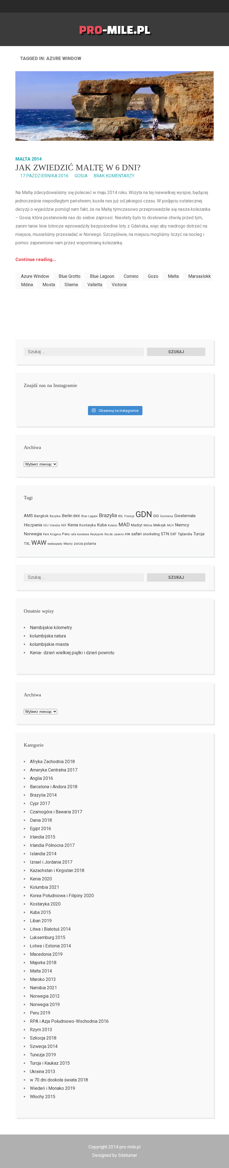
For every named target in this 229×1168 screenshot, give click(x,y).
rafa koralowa (80, 534)
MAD (124, 525)
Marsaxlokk (199, 276)
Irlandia (55, 525)
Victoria (119, 284)
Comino (131, 276)
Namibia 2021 (43, 987)
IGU (46, 525)
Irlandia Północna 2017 (52, 845)
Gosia (81, 175)
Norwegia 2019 (45, 1004)
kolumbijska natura (48, 636)
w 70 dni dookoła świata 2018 (59, 1080)
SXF (173, 534)
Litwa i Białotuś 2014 (50, 929)
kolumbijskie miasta (49, 644)
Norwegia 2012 (45, 996)
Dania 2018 (41, 820)
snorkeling (151, 534)
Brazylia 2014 (43, 795)
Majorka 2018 (43, 962)
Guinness (166, 516)
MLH (170, 525)
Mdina (27, 284)
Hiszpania (33, 524)
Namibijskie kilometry (51, 627)
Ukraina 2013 (42, 1071)
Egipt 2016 (40, 828)
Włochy (68, 544)
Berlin (67, 515)
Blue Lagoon (102, 276)
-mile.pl (114, 29)
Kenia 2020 (41, 879)
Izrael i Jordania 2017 (51, 862)
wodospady (54, 544)
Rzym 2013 (41, 1029)
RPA (127, 534)
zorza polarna (85, 543)
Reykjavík (96, 534)
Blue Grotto (69, 276)
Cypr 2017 (40, 803)
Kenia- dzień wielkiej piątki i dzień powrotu (72, 652)
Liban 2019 (41, 920)
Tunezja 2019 (43, 1054)
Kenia (73, 524)
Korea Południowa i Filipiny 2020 (62, 895)
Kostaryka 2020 (45, 904)
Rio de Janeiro (114, 534)
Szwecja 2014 (44, 1046)
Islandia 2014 (43, 853)
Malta (173, 276)
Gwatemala (184, 515)
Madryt (136, 525)
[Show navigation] (227, 6)
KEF (63, 525)
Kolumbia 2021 (44, 887)
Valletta (94, 284)
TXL (27, 543)
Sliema (71, 284)
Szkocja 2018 (43, 1038)
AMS (28, 515)
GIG (156, 516)
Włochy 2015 (42, 1096)
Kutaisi (112, 525)
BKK (76, 516)
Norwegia (33, 533)
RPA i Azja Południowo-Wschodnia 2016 (69, 1021)
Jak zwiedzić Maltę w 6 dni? (77, 167)
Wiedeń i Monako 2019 (52, 1088)
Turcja (198, 533)
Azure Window (35, 276)
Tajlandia (185, 534)
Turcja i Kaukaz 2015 (50, 1063)
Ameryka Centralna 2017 (53, 770)
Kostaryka (87, 525)
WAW (38, 542)
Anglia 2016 (41, 778)
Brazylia (108, 515)
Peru (66, 534)
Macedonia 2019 (46, 954)
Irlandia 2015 (42, 837)
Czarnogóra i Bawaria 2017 (56, 812)
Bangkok (41, 516)
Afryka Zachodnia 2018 (52, 761)
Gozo (153, 276)
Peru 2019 (40, 1013)
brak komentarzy (114, 175)
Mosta (48, 284)
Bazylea (55, 516)
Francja (129, 516)
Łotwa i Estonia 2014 (50, 946)
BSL (120, 516)
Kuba (102, 524)
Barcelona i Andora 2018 (53, 786)
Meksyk (159, 525)
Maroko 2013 (43, 979)
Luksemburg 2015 (47, 937)
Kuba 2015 (40, 912)
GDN (143, 514)
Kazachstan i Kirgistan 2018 (57, 870)
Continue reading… (35, 259)
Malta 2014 (28, 159)
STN (165, 533)
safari (136, 533)
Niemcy (182, 524)
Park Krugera (52, 534)
